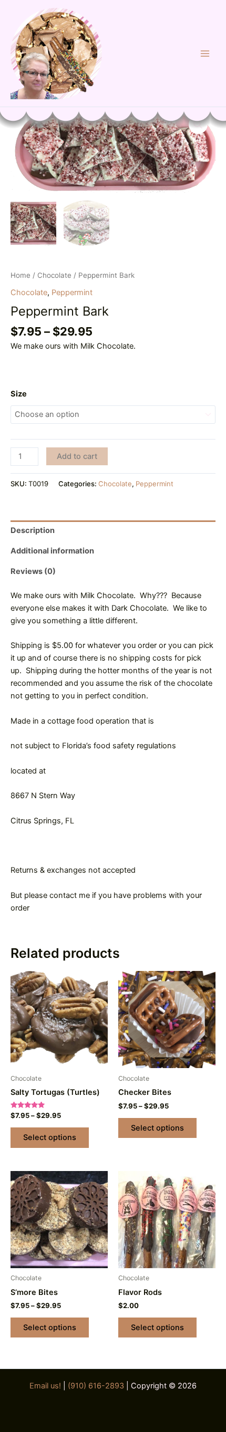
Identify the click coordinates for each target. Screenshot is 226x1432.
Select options (49, 1137)
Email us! (46, 1386)
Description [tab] (33, 530)
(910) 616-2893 (96, 1386)
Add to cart (77, 456)
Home (20, 275)
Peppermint (72, 292)
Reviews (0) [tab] (33, 571)
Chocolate (54, 275)
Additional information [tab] (52, 551)
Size (19, 394)
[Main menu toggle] (204, 53)
